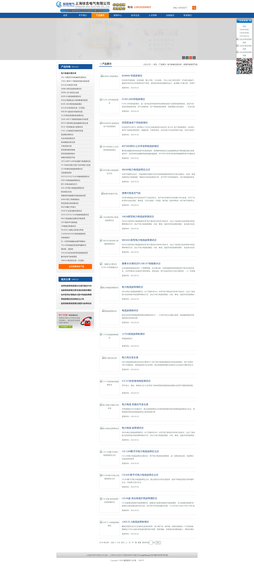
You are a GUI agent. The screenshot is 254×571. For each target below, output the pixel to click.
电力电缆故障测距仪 (132, 287)
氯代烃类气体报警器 (69, 257)
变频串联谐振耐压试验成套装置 (73, 196)
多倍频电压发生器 (68, 142)
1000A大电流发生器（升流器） (73, 260)
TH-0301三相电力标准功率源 (72, 230)
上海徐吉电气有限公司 (105, 6)
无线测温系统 (66, 173)
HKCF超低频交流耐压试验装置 (73, 218)
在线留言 (170, 15)
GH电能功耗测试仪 (68, 226)
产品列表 (66, 66)
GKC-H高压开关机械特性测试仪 (73, 77)
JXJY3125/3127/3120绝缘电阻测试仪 (75, 215)
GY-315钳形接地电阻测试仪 (136, 381)
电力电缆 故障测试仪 (133, 428)
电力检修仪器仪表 (68, 73)
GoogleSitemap (144, 555)
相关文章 (66, 279)
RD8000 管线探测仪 (132, 75)
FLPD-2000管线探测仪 (133, 99)
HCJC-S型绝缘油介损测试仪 (72, 127)
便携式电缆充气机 (68, 157)
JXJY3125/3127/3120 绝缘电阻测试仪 (75, 177)
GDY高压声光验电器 (69, 222)
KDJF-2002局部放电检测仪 (71, 104)
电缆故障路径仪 (130, 310)
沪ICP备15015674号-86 (159, 555)
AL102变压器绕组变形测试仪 (72, 115)
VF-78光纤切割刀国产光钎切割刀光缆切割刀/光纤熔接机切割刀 (75, 165)
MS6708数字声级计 (68, 207)
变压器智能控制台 (68, 154)
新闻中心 (118, 15)
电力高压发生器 (130, 357)
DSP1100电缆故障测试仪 (70, 180)
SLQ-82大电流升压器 (69, 85)
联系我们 (188, 15)
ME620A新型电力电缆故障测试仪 (139, 240)
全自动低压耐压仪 (68, 138)
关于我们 (83, 15)
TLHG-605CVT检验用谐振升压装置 (74, 119)
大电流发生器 (66, 146)
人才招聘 (153, 15)
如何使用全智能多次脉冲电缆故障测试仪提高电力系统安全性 (76, 295)
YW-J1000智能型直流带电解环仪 (73, 245)
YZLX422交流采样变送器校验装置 (74, 253)
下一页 (134, 543)
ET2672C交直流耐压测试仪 (71, 211)
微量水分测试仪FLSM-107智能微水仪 (141, 263)
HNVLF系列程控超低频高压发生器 (74, 123)
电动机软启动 (66, 192)
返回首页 (127, 560)
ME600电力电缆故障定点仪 (136, 169)
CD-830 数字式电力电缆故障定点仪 (140, 475)
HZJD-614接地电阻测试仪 (71, 96)
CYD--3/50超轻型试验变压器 (72, 131)
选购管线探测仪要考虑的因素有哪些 (76, 290)
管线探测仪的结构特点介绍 (72, 299)
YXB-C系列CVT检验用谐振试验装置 (75, 81)
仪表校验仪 (65, 238)
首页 (65, 15)
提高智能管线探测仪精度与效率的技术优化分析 (76, 304)
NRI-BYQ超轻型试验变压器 (72, 112)
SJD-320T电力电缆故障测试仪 (72, 188)
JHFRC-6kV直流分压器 (70, 93)
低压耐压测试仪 (67, 135)
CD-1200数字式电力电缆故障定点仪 (140, 451)
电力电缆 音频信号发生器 (135, 404)
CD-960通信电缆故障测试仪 (72, 169)
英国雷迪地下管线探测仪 (135, 122)
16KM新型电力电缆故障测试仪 (138, 216)
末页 (139, 543)
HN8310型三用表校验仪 (70, 199)
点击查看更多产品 (76, 266)
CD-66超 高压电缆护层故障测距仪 (139, 498)
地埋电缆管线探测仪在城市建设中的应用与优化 (76, 286)
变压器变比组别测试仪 (70, 203)
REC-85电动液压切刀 (69, 184)
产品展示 (100, 15)
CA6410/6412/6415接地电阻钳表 (73, 234)
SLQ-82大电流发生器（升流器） (73, 108)
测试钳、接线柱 (67, 249)
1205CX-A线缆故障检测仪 (135, 522)
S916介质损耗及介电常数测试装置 (74, 100)
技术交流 (135, 15)
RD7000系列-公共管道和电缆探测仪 (140, 146)
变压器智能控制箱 (68, 150)
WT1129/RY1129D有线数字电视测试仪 (76, 161)
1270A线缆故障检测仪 (133, 334)
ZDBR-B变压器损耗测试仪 (71, 89)
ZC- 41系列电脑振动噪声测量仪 (73, 241)
